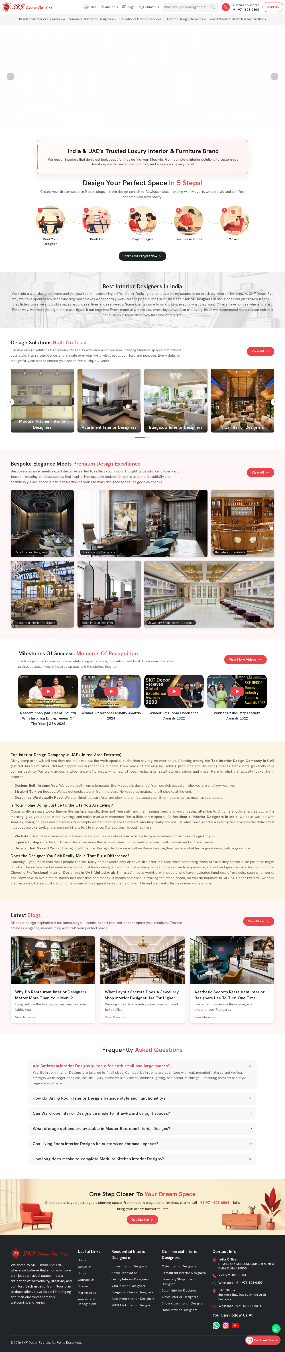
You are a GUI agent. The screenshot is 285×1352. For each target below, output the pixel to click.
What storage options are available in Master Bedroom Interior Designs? (101, 1128)
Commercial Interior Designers (90, 19)
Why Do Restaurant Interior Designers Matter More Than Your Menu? (50, 994)
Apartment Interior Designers (133, 1299)
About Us (111, 7)
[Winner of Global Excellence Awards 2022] (174, 691)
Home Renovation (125, 1273)
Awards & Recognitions (249, 19)
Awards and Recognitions (87, 1301)
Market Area (87, 1293)
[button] (274, 402)
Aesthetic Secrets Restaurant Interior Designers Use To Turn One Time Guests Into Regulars (229, 995)
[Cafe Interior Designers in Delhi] (42, 523)
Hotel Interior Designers (179, 1310)
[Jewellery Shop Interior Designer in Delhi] (209, 594)
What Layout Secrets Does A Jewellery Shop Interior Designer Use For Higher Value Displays (142, 995)
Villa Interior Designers (129, 1286)
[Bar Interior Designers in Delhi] (242, 523)
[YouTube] (235, 1325)
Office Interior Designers (180, 1297)
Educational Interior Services (140, 19)
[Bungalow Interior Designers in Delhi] (176, 401)
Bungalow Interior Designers (132, 1292)
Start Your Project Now (140, 256)
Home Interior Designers (130, 1266)
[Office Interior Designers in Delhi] (142, 523)
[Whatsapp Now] (276, 1328)
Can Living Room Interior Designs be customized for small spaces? (96, 1143)
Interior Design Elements (185, 19)
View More (256, 921)
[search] (213, 7)
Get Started (140, 1219)
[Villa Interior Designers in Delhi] (242, 401)
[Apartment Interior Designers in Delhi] (109, 401)
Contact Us (151, 7)
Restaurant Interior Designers (184, 1273)
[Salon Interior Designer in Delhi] (109, 594)
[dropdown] (64, 19)
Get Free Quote (265, 1340)
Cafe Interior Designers (179, 1266)
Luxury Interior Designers (130, 1279)
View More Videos (242, 659)
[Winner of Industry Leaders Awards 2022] (237, 691)
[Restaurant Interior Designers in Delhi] (42, 594)
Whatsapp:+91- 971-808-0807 (240, 1283)
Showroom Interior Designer (183, 1303)
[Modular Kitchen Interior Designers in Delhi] (42, 401)
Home (92, 7)
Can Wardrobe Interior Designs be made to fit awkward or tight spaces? (101, 1113)
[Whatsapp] (216, 1325)
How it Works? (219, 19)
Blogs (130, 7)
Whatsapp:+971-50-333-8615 (240, 1306)
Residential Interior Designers (40, 19)
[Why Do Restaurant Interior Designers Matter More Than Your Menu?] (53, 960)
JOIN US (273, 7)
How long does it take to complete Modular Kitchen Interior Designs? (98, 1158)
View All (258, 351)
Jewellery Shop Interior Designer (179, 1281)
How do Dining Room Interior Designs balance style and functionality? (99, 1098)
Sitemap (84, 1286)
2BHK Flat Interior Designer (132, 1305)
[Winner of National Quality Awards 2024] (111, 691)
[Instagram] (225, 1325)
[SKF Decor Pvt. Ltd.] (27, 7)
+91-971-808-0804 (245, 10)
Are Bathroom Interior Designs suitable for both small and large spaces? (101, 1065)
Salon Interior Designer (179, 1290)
